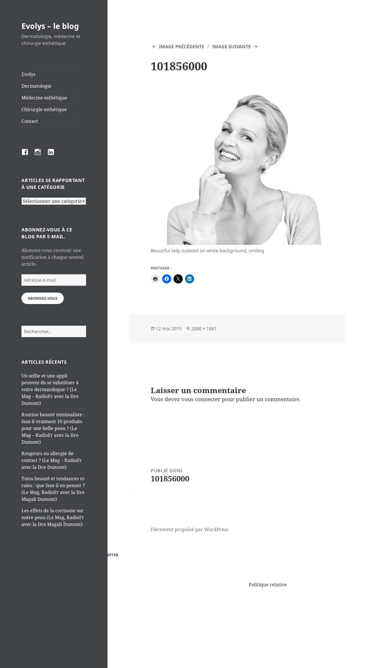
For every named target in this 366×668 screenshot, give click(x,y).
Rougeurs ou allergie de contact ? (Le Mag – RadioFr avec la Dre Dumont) (51, 460)
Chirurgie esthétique (44, 109)
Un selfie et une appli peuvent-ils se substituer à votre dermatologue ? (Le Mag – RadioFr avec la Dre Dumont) (50, 389)
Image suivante (231, 46)
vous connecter (200, 399)
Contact (29, 121)
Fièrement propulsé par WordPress (189, 529)
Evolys (28, 74)
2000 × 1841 (204, 328)
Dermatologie (36, 86)
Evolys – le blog (50, 26)
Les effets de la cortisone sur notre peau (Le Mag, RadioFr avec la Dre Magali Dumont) (52, 517)
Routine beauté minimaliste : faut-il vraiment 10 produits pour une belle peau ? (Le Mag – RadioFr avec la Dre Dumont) (53, 428)
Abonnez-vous (42, 298)
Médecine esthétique (44, 98)
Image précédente (181, 46)
